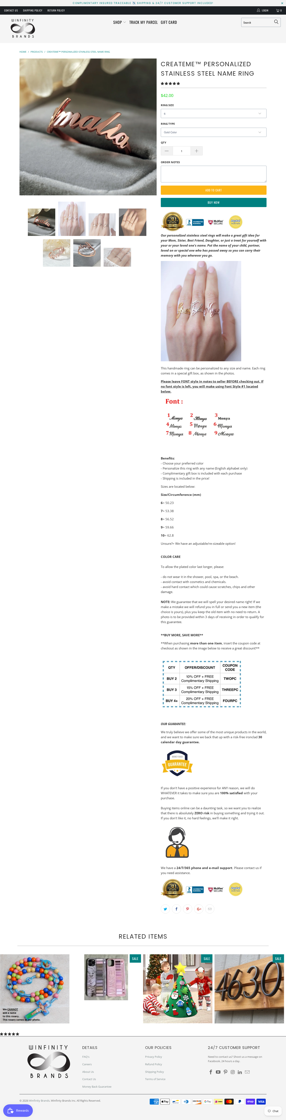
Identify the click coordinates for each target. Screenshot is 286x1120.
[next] (149, 127)
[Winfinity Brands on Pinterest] (225, 1072)
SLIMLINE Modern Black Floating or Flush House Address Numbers (249, 989)
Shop (118, 22)
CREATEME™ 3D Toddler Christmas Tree (178, 988)
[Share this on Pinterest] (187, 909)
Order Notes (170, 162)
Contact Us (11, 10)
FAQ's (85, 1057)
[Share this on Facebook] (176, 909)
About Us (88, 1072)
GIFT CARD (169, 22)
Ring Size (167, 105)
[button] (170, 83)
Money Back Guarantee (96, 1086)
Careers (87, 1064)
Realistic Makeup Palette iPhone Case (106, 977)
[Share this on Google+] (198, 909)
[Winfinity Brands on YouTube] (218, 1072)
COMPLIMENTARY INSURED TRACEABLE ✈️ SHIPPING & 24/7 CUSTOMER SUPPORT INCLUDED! (143, 3)
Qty (163, 142)
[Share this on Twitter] (165, 909)
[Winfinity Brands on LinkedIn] (240, 1072)
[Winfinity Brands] (23, 29)
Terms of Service (155, 1079)
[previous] (26, 127)
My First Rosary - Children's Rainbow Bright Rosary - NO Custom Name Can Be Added (35, 989)
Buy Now (214, 202)
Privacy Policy (153, 1057)
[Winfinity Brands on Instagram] (233, 1072)
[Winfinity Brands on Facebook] (211, 1072)
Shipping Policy (33, 10)
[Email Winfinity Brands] (247, 1072)
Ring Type (168, 124)
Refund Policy (153, 1064)
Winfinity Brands (39, 1100)
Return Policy (56, 10)
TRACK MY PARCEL (143, 22)
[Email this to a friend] (209, 909)
